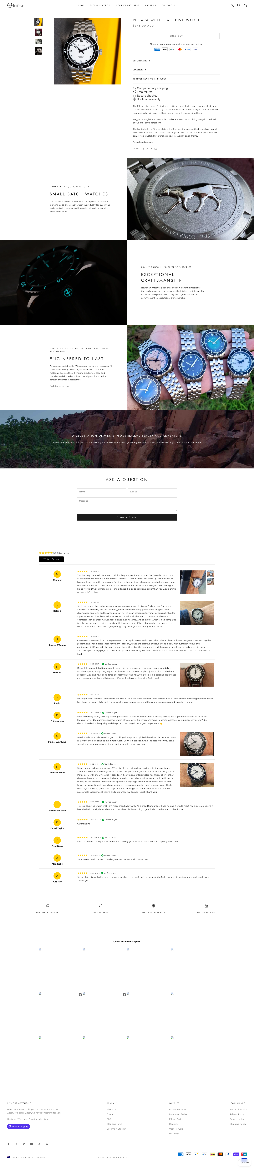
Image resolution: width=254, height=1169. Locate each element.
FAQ (109, 1119)
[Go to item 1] (38, 22)
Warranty (174, 1133)
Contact (111, 1114)
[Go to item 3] (38, 42)
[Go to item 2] (38, 32)
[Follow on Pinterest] (23, 1144)
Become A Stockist (116, 1128)
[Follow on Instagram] (16, 1144)
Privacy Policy (237, 1114)
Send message (127, 517)
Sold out (176, 36)
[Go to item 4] (38, 51)
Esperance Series (177, 1109)
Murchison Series (178, 1114)
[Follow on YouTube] (31, 1144)
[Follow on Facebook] (8, 1144)
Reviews (173, 1124)
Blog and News (114, 1124)
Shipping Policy (238, 1124)
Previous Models (100, 5)
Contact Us (169, 5)
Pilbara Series (176, 1119)
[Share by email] (155, 149)
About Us (150, 5)
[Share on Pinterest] (151, 149)
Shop (81, 5)
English (41, 1157)
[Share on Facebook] (143, 149)
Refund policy (237, 1119)
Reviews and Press (127, 5)
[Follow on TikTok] (39, 1144)
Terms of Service (238, 1109)
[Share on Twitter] (147, 149)
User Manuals (176, 1128)
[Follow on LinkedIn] (46, 1144)
